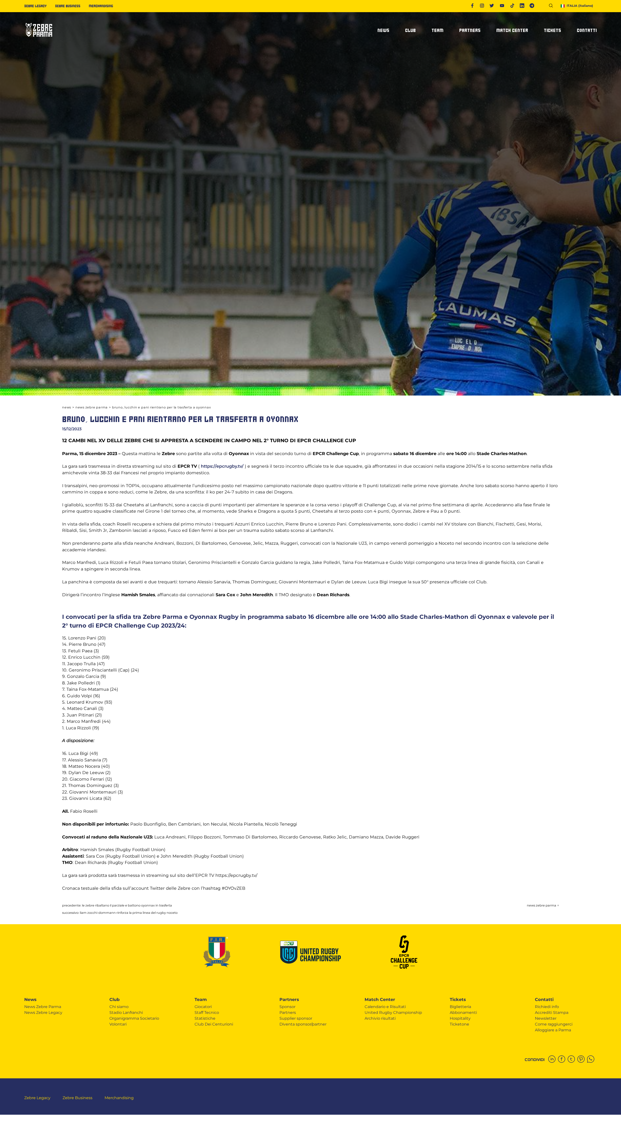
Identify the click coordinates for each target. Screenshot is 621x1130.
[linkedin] (553, 1059)
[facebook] (563, 1059)
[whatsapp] (592, 1059)
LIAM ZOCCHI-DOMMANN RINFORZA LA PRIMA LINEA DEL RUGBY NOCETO (129, 912)
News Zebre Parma (91, 407)
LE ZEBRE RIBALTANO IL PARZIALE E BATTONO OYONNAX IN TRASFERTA (127, 905)
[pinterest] (582, 1059)
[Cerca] (553, 6)
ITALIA (580, 6)
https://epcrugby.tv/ (222, 466)
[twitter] (572, 1059)
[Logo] (38, 39)
